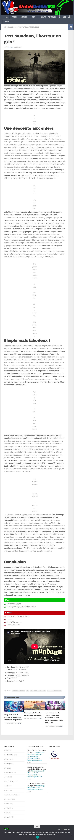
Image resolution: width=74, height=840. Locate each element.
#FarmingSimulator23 (37, 771)
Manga (8, 768)
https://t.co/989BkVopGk (35, 789)
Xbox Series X (57, 690)
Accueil (14, 17)
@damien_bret (39, 752)
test (40, 690)
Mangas (43, 17)
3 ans (29, 762)
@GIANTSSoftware (33, 775)
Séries (8, 790)
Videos (8, 808)
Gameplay (9, 764)
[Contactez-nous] (64, 17)
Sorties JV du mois (11, 795)
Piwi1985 (10, 47)
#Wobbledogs (40, 786)
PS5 (31, 690)
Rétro (7, 786)
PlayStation (23, 27)
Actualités (24, 17)
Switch (8, 799)
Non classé (8, 27)
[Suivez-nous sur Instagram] (54, 17)
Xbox (37, 27)
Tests (33, 17)
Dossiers (8, 759)
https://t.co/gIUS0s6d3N (34, 777)
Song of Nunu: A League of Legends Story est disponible (13, 717)
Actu (7, 750)
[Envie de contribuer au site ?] (69, 17)
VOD (7, 812)
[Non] (72, 835)
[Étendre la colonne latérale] (70, 27)
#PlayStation (31, 787)
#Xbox (38, 787)
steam (35, 690)
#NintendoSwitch (32, 773)
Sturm (19, 723)
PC (15, 27)
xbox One (49, 690)
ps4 (27, 690)
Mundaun (22, 690)
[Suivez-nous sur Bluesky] (59, 17)
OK (37, 837)
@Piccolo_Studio (32, 758)
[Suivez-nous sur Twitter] (49, 17)
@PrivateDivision (32, 756)
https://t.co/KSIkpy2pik (34, 760)
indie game (15, 690)
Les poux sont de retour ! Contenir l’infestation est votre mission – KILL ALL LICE (54, 718)
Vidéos (7, 22)
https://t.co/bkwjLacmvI (34, 754)
